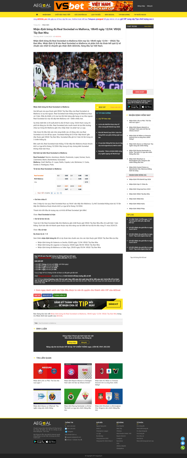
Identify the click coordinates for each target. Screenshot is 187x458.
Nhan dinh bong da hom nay (145, 441)
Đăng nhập (141, 6)
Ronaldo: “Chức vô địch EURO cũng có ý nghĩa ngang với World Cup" (110, 152)
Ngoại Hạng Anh (101, 426)
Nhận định (47, 14)
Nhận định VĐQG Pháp (137, 208)
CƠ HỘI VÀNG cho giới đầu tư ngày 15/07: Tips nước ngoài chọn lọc (140, 235)
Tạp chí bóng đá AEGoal (138, 257)
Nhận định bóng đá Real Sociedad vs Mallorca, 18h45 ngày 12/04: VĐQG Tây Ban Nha (84, 314)
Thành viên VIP (115, 107)
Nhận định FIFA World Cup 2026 (140, 179)
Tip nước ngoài (140, 14)
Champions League (102, 431)
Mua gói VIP (47, 295)
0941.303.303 (104, 347)
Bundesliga (99, 436)
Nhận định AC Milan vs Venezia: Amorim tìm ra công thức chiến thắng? (106, 383)
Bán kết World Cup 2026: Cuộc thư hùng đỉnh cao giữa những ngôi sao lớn (110, 135)
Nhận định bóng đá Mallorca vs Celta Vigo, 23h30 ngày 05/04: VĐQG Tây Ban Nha (69, 247)
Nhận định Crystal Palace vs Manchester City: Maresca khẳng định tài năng (140, 169)
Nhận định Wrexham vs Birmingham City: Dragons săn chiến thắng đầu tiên (108, 408)
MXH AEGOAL (109, 14)
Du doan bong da (142, 431)
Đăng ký (149, 6)
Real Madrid (120, 426)
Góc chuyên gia (81, 14)
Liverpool (119, 438)
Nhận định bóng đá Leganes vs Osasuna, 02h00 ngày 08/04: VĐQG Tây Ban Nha (69, 245)
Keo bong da (140, 433)
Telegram (70, 431)
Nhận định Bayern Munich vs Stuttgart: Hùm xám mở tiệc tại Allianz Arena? (78, 382)
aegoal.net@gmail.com (74, 437)
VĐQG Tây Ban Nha (105, 238)
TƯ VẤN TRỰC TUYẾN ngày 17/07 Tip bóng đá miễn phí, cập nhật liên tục (140, 221)
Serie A (98, 428)
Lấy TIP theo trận (104, 119)
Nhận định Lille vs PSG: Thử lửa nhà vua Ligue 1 (46, 382)
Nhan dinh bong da (142, 428)
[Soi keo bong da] (36, 14)
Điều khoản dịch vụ (71, 434)
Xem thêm (148, 26)
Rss (79, 440)
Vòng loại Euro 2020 (102, 438)
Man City (119, 428)
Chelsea (119, 431)
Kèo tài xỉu (140, 438)
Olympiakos (120, 448)
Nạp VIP (37, 295)
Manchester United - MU (124, 433)
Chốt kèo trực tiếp (62, 14)
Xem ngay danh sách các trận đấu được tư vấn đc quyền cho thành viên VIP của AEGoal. (78, 290)
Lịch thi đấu (96, 14)
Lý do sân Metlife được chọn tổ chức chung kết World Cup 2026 (109, 125)
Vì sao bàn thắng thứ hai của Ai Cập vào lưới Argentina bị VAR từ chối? (110, 144)
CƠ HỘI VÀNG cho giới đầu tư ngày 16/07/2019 (140, 228)
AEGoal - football (72, 440)
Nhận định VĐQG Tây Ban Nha (139, 194)
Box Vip (102, 107)
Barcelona (120, 441)
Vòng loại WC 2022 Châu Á (104, 441)
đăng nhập (139, 92)
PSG (118, 443)
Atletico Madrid (121, 446)
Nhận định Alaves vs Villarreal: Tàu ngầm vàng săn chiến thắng (46, 407)
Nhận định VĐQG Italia (137, 204)
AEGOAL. (59, 316)
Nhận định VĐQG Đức (136, 199)
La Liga (98, 433)
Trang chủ (36, 25)
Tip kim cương (124, 14)
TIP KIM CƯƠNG (104, 113)
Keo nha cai (140, 436)
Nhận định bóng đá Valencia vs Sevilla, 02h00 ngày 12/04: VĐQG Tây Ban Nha (68, 242)
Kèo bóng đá (140, 426)
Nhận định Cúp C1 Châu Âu (138, 184)
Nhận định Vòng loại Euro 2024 (139, 189)
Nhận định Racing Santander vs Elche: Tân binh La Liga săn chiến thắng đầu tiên (78, 408)
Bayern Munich (121, 436)
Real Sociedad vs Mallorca (47, 323)
